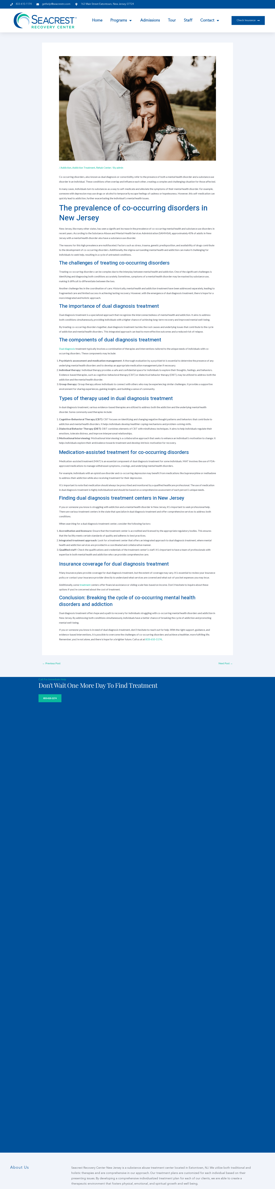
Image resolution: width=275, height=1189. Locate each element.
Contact (207, 20)
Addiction (65, 167)
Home (97, 20)
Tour (172, 20)
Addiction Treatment (83, 167)
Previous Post (51, 663)
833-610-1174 (153, 639)
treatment (85, 584)
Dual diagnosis (67, 348)
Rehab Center (103, 167)
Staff (188, 20)
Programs (118, 20)
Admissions (150, 20)
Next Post (226, 663)
